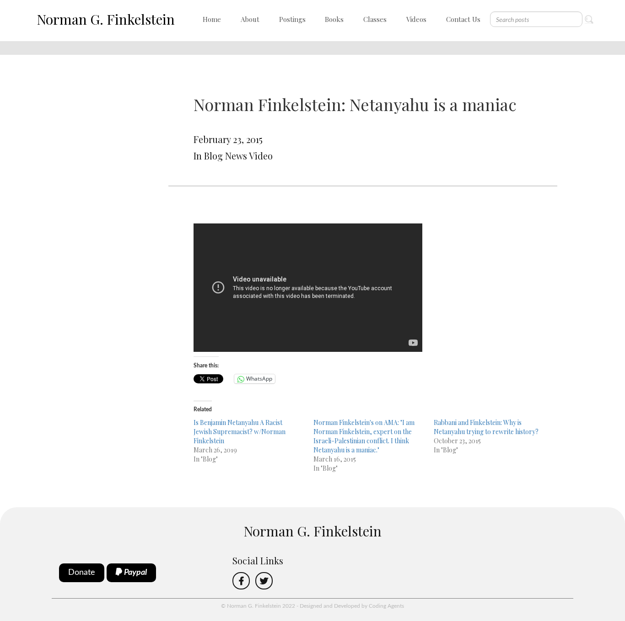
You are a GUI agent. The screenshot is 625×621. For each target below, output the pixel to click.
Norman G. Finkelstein (106, 19)
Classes (375, 19)
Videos (416, 19)
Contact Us (463, 19)
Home (212, 19)
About (250, 19)
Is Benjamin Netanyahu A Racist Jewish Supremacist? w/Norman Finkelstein (240, 431)
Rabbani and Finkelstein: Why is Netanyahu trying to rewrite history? (486, 427)
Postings (292, 19)
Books (334, 19)
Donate (81, 572)
